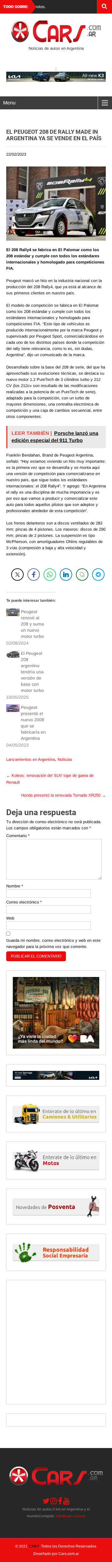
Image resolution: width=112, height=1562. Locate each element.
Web (10, 918)
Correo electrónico (24, 902)
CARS (34, 1546)
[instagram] (53, 1501)
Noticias (65, 759)
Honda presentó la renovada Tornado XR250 (63, 795)
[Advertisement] (56, 1342)
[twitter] (46, 1501)
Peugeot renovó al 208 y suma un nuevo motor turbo (32, 624)
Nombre (14, 886)
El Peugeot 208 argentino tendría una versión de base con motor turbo (32, 672)
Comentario (18, 835)
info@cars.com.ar (70, 1516)
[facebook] (60, 1501)
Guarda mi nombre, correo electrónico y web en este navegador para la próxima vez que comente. (53, 943)
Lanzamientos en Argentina (30, 759)
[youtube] (66, 1501)
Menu (9, 102)
